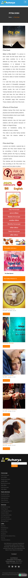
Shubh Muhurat (4, 527)
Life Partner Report (8, 443)
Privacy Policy (4, 531)
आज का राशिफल (4, 477)
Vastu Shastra (4, 500)
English (18, 189)
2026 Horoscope (5, 487)
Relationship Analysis (8, 375)
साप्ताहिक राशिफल (4, 481)
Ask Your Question (5, 517)
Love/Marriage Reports (6, 511)
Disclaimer (3, 533)
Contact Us (3, 529)
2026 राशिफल (3, 489)
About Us (3, 525)
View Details (6, 314)
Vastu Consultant (5, 502)
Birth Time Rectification (9, 309)
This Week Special (9, 273)
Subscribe (14, 465)
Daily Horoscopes (5, 475)
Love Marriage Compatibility (10, 409)
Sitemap (3, 538)
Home (10, 17)
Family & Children (5, 513)
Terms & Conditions (5, 540)
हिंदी (6, 189)
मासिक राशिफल (3, 485)
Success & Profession (6, 519)
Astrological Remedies (6, 515)
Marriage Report (5, 521)
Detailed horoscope (5, 507)
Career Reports (4, 509)
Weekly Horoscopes (5, 479)
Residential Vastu (5, 494)
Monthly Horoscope (5, 483)
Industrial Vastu (4, 498)
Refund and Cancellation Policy (8, 535)
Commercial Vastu (5, 496)
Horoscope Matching (8, 343)
